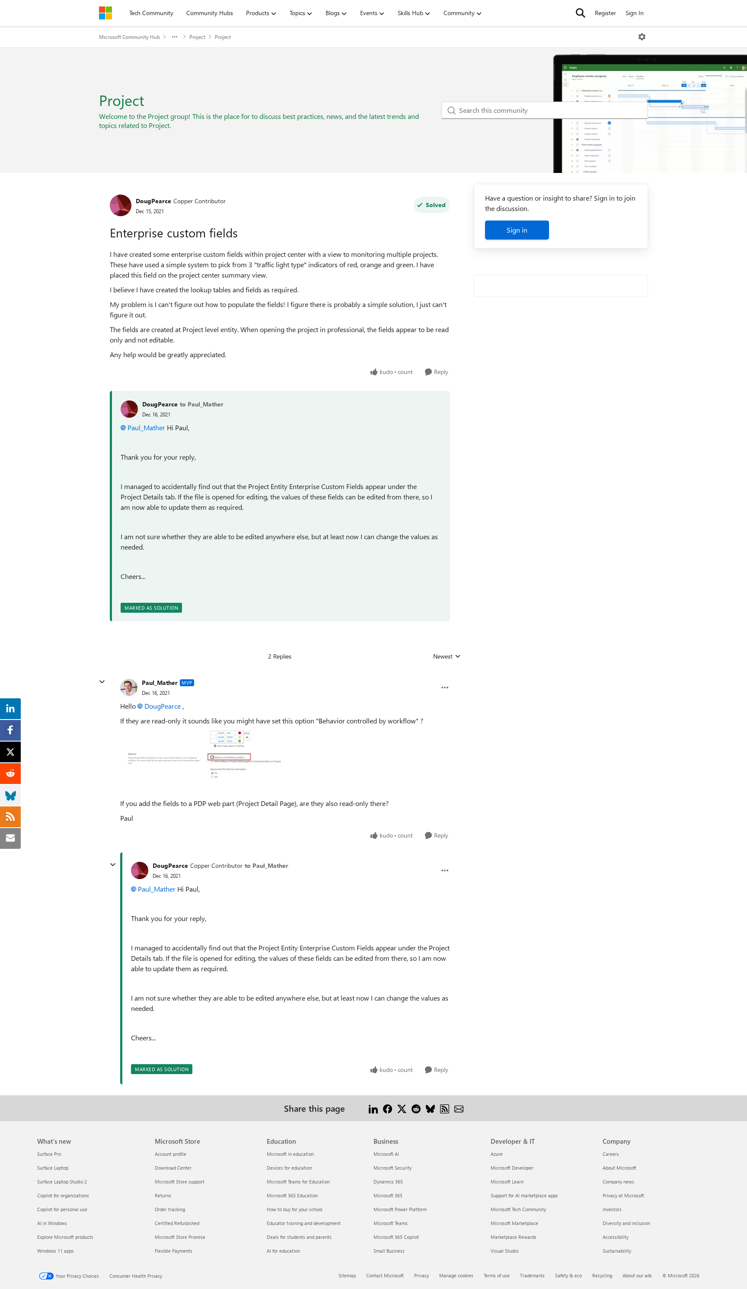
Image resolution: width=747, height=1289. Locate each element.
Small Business (389, 1250)
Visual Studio (504, 1250)
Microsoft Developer (512, 1167)
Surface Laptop (52, 1167)
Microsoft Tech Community (518, 1209)
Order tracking (170, 1209)
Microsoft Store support (179, 1181)
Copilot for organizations (63, 1195)
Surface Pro (49, 1154)
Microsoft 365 (388, 1195)
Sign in (517, 229)
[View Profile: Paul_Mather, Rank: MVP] (128, 687)
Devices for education (289, 1167)
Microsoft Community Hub (129, 36)
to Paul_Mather (201, 404)
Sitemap (347, 1275)
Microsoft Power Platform (400, 1209)
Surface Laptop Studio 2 (62, 1181)
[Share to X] (401, 1108)
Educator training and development (304, 1223)
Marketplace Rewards (513, 1237)
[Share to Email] (458, 1108)
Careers (611, 1154)
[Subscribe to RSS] (444, 1108)
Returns (163, 1195)
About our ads (637, 1275)
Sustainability (617, 1250)
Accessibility (616, 1237)
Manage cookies (456, 1275)
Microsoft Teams (391, 1223)
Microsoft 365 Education (292, 1195)
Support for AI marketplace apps (524, 1195)
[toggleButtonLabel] (642, 37)
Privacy (421, 1275)
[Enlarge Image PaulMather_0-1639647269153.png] (206, 754)
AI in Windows (52, 1223)
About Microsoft (619, 1167)
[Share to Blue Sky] (430, 1108)
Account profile (170, 1154)
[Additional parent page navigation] (174, 37)
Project (197, 36)
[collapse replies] (102, 682)
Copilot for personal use (62, 1209)
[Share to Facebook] (387, 1108)
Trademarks (532, 1275)
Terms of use (497, 1275)
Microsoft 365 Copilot (396, 1237)
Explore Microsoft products (65, 1237)
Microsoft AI (386, 1154)
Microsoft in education (290, 1154)
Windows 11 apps (55, 1250)
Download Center (173, 1167)
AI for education (283, 1250)
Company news (618, 1181)
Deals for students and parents (299, 1237)
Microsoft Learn (507, 1181)
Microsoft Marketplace (514, 1223)
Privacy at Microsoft (623, 1195)
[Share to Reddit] (416, 1108)
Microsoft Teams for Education (298, 1181)
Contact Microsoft (385, 1275)
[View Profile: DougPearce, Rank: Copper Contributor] (120, 205)
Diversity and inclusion (626, 1223)
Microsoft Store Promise (180, 1237)
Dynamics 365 (388, 1181)
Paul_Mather (146, 427)
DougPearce (153, 201)
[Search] (580, 13)
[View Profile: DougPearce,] (129, 409)
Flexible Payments (173, 1250)
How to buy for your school (294, 1209)
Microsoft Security (393, 1167)
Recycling (602, 1275)
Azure (497, 1154)
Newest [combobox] (447, 656)
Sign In (635, 13)
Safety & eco (568, 1275)
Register (605, 13)
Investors (612, 1209)
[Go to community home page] (105, 12)
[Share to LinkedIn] (373, 1108)
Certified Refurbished (177, 1223)
